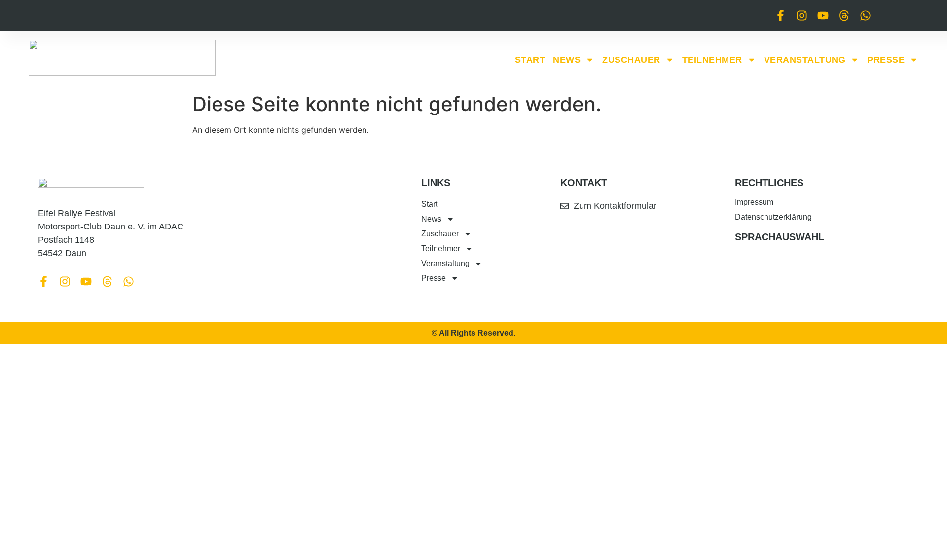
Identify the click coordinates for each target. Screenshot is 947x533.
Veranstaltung (805, 60)
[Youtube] (823, 15)
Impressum (754, 202)
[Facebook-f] (780, 15)
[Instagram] (801, 15)
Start (530, 60)
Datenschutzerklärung (773, 217)
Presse (886, 60)
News (567, 60)
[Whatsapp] (865, 15)
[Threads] (844, 15)
